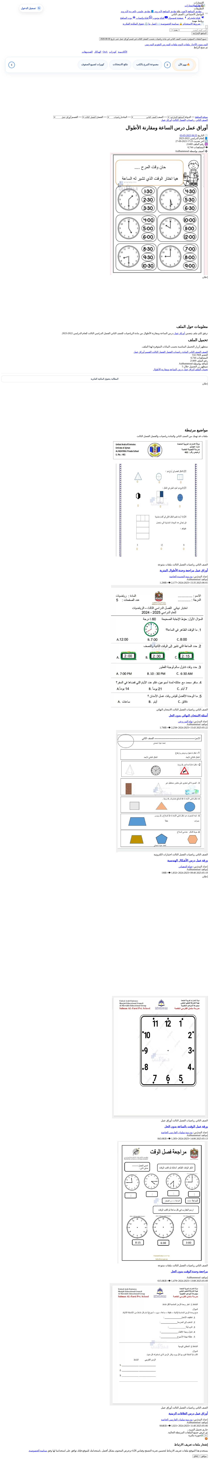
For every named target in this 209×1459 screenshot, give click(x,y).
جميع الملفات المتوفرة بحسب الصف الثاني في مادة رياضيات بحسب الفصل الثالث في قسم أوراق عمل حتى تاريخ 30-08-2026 (153, 39)
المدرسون (202, 44)
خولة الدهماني (186, 866)
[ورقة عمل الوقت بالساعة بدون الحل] (160, 1117)
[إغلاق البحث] (171, 30)
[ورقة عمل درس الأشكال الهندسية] (162, 851)
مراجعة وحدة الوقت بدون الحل (189, 1271)
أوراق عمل (179, 333)
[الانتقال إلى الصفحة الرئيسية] (199, 5)
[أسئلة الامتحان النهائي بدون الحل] (159, 706)
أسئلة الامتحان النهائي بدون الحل (188, 715)
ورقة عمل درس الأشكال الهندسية (187, 860)
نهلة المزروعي (185, 721)
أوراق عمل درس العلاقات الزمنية (188, 1413)
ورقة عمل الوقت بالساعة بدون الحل (186, 1126)
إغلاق (196, 1456)
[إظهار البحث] (206, 26)
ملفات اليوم (183, 44)
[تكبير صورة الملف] (159, 274)
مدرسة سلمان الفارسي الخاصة (177, 1132)
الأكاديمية (122, 52)
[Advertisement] (116, 94)
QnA (105, 52)
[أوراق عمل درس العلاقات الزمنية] (159, 1404)
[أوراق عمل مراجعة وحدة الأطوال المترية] (159, 561)
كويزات (112, 52)
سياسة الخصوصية (38, 1450)
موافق (204, 1456)
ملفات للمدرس (169, 44)
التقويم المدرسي (153, 44)
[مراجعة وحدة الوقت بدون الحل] (162, 1262)
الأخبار (193, 44)
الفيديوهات (87, 52)
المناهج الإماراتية (200, 33)
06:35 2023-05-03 (188, 135)
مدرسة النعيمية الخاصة (181, 576)
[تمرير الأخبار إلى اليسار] (11, 65)
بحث (176, 30)
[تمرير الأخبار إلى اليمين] (167, 65)
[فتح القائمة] (206, 13)
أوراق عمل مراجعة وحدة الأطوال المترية (184, 570)
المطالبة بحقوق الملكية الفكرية (104, 379)
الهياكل (97, 52)
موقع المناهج (201, 117)
